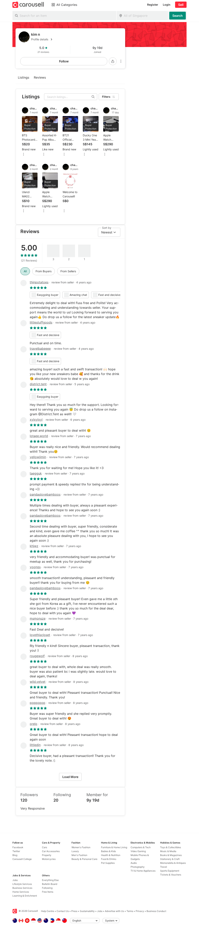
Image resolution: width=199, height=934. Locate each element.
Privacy (140, 911)
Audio (134, 862)
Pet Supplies (108, 862)
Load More (70, 777)
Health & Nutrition (110, 855)
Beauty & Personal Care (84, 859)
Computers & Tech (141, 847)
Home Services (20, 891)
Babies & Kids (108, 851)
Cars (44, 847)
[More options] (121, 61)
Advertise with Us (114, 911)
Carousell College (22, 859)
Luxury (75, 851)
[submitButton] (177, 16)
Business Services (22, 887)
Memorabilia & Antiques (173, 862)
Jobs (15, 880)
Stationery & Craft (170, 859)
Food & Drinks (108, 859)
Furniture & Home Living (114, 847)
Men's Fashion (79, 855)
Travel (163, 866)
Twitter (16, 851)
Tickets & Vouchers (170, 874)
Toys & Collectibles (170, 847)
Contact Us (63, 911)
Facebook (17, 847)
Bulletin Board (49, 884)
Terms (130, 911)
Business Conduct (156, 911)
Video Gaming (138, 851)
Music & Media (168, 851)
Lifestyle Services (22, 884)
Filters (106, 96)
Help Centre (47, 911)
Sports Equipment (169, 870)
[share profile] (113, 61)
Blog (14, 855)
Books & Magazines (171, 855)
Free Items (47, 891)
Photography (138, 866)
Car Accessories (51, 851)
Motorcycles (49, 859)
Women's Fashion (81, 847)
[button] (76, 39)
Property (46, 855)
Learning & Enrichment (24, 895)
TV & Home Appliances (143, 870)
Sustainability (87, 911)
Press (74, 911)
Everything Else (50, 880)
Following (47, 887)
